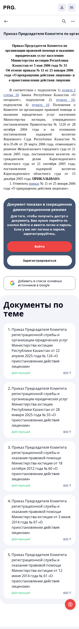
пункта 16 (40, 105)
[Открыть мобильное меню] (71, 7)
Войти (39, 246)
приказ (34, 183)
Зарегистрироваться (39, 260)
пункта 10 (65, 100)
